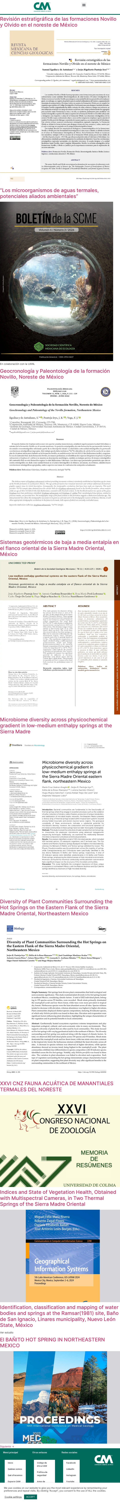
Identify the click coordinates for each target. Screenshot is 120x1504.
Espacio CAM (14, 1481)
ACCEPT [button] (30, 1496)
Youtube (70, 1481)
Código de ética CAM (42, 1464)
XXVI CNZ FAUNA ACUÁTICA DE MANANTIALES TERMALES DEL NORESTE (56, 1086)
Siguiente (7, 1446)
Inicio (10, 1463)
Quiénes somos (15, 1469)
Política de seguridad (42, 1473)
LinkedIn (70, 1469)
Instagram (71, 1475)
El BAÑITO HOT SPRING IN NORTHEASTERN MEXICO (52, 1343)
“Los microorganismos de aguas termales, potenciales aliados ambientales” (49, 193)
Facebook (71, 1463)
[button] (83, 4)
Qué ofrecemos (15, 1475)
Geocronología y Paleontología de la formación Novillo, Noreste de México (55, 374)
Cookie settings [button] (13, 1497)
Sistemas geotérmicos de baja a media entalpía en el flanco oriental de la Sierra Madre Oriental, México (59, 548)
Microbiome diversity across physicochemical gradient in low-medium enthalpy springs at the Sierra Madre (56, 726)
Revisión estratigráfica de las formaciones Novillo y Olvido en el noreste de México (58, 22)
